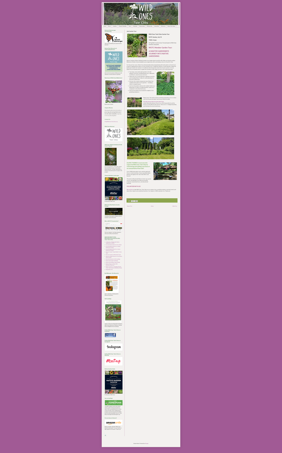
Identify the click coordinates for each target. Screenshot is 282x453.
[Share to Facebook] (135, 201)
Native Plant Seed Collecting (112, 260)
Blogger (146, 443)
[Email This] (131, 201)
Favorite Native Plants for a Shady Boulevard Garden (113, 247)
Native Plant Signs (171, 26)
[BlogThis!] (133, 201)
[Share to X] (134, 201)
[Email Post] (129, 200)
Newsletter (156, 26)
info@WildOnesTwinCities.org (111, 121)
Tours (130, 26)
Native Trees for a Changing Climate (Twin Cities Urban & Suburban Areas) (114, 267)
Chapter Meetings (122, 26)
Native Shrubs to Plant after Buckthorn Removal (112, 264)
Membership (149, 26)
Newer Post (129, 206)
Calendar (115, 26)
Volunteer (135, 26)
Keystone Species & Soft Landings (113, 259)
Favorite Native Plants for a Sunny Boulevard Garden (113, 250)
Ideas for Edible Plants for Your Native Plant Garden (114, 257)
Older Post (174, 206)
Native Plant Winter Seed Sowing (113, 262)
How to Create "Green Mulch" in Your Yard (114, 252)
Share (128, 199)
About (109, 26)
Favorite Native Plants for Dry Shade (113, 244)
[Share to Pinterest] (137, 201)
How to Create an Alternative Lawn (113, 254)
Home (104, 26)
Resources (163, 26)
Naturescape (142, 26)
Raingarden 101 (109, 269)
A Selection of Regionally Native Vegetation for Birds (112, 242)
